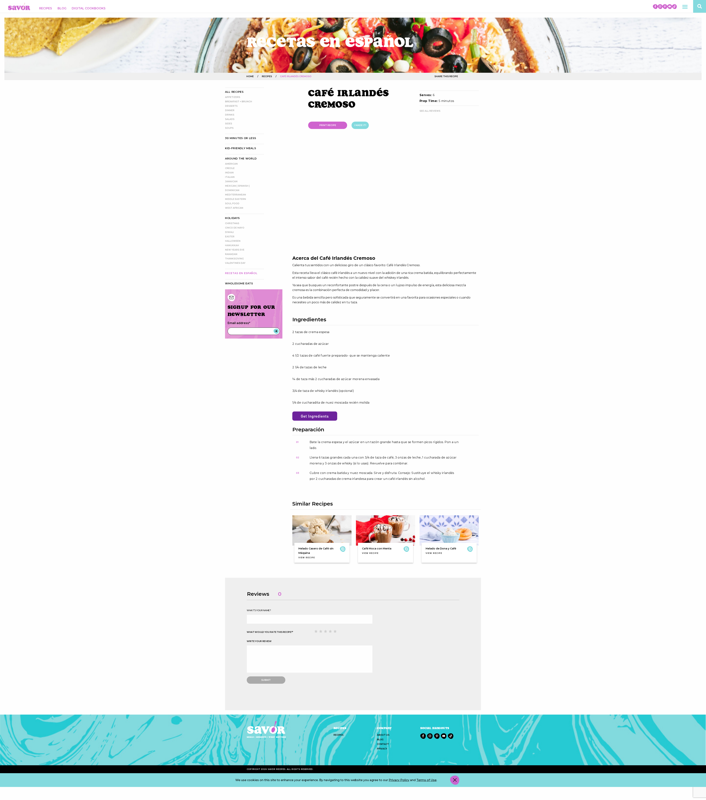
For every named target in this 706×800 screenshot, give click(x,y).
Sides (228, 123)
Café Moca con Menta (376, 548)
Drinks (229, 114)
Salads (229, 119)
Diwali (229, 232)
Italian (230, 177)
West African (234, 207)
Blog (62, 8)
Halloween (232, 241)
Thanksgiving (234, 258)
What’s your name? (259, 610)
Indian (229, 172)
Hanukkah (232, 245)
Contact (383, 744)
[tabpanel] (385, 196)
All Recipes (234, 92)
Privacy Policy (399, 780)
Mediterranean (235, 194)
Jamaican (231, 181)
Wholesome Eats (239, 283)
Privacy (382, 748)
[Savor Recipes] (19, 6)
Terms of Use (426, 780)
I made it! (360, 125)
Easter (229, 236)
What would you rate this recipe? (270, 632)
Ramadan (231, 254)
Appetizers (232, 97)
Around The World (241, 158)
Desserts (231, 106)
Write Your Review (259, 641)
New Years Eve (234, 249)
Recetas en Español (241, 273)
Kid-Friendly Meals (240, 148)
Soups (229, 128)
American (231, 163)
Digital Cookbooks (89, 8)
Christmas (232, 223)
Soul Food (232, 203)
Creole (230, 168)
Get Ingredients (315, 416)
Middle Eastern (235, 199)
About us (383, 735)
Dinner (229, 110)
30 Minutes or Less (240, 138)
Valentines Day (235, 263)
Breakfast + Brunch (238, 101)
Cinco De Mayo (234, 227)
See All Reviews (430, 110)
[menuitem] (45, 8)
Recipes (45, 8)
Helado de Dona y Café (441, 548)
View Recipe (306, 557)
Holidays (232, 218)
